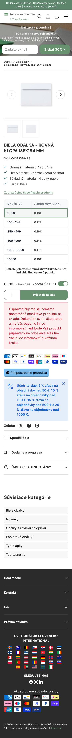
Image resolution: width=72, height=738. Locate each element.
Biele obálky (23, 61)
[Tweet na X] (21, 426)
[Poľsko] (10, 662)
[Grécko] (26, 652)
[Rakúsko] (26, 662)
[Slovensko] (51, 662)
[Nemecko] (43, 657)
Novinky (12, 519)
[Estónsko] (59, 647)
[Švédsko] (43, 667)
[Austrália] (18, 647)
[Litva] (18, 657)
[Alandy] (10, 647)
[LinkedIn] (41, 682)
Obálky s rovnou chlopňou (26, 528)
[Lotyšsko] (26, 657)
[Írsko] (59, 652)
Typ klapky (14, 546)
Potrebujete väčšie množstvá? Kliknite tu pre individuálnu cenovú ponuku (36, 270)
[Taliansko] (51, 667)
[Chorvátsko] (43, 647)
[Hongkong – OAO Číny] (43, 652)
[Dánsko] (51, 647)
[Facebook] (31, 682)
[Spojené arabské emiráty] (26, 667)
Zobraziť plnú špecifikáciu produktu (28, 192)
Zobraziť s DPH (44, 284)
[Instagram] (36, 682)
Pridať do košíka (44, 294)
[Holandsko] (34, 652)
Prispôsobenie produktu (29, 373)
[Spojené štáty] (34, 667)
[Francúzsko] (18, 652)
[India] (51, 652)
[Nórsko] (51, 657)
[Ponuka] (65, 16)
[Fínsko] (10, 652)
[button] (56, 16)
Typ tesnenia (15, 554)
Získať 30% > (54, 49)
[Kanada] (10, 657)
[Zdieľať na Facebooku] (29, 426)
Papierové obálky (19, 537)
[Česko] (34, 647)
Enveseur (56, 728)
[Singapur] (43, 662)
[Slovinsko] (59, 662)
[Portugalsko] (18, 662)
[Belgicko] (26, 647)
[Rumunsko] (34, 662)
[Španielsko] (18, 667)
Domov (8, 61)
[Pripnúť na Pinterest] (37, 426)
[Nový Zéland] (59, 657)
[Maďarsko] (34, 657)
